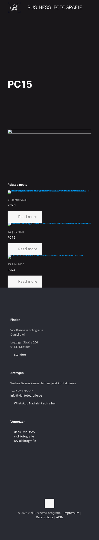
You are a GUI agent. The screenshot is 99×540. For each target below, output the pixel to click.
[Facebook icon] (52, 523)
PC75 (11, 237)
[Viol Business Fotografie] (44, 7)
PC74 (11, 270)
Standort (19, 354)
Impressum (71, 513)
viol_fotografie (23, 436)
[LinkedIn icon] (42, 523)
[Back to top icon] (49, 503)
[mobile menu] (93, 7)
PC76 (11, 205)
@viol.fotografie (24, 441)
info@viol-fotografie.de (26, 395)
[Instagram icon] (47, 523)
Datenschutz (44, 517)
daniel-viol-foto (24, 432)
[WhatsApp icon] (56, 523)
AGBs (59, 517)
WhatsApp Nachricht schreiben (34, 403)
